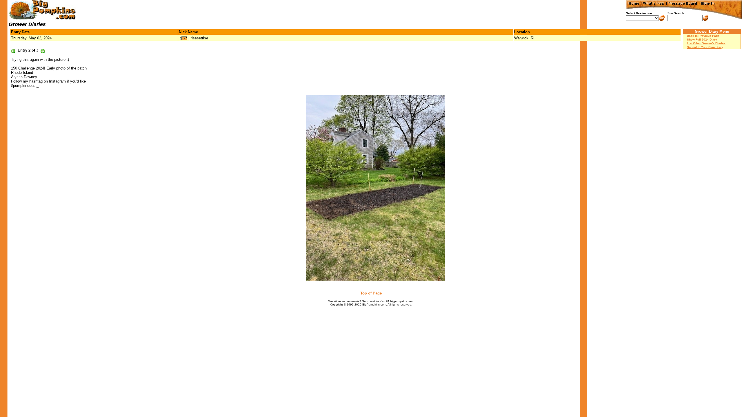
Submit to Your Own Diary (705, 47)
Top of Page (371, 293)
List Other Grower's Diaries (706, 43)
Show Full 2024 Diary (702, 39)
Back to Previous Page (703, 35)
